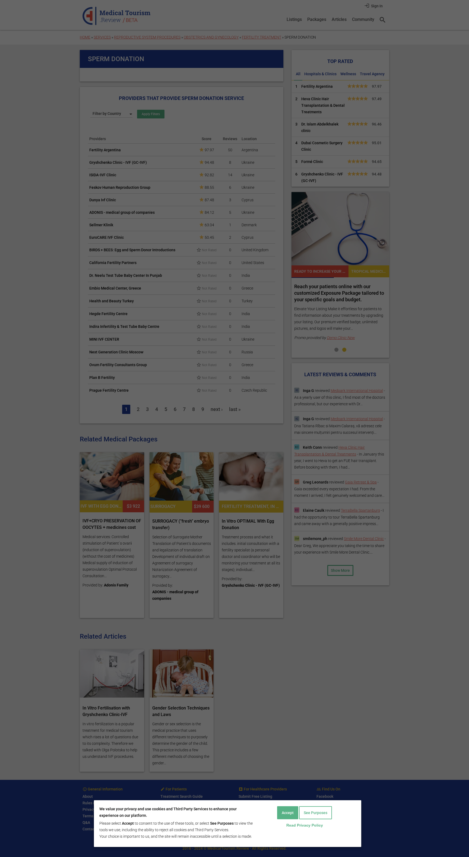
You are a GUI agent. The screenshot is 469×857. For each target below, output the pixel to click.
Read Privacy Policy (304, 825)
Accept (288, 813)
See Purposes (315, 813)
